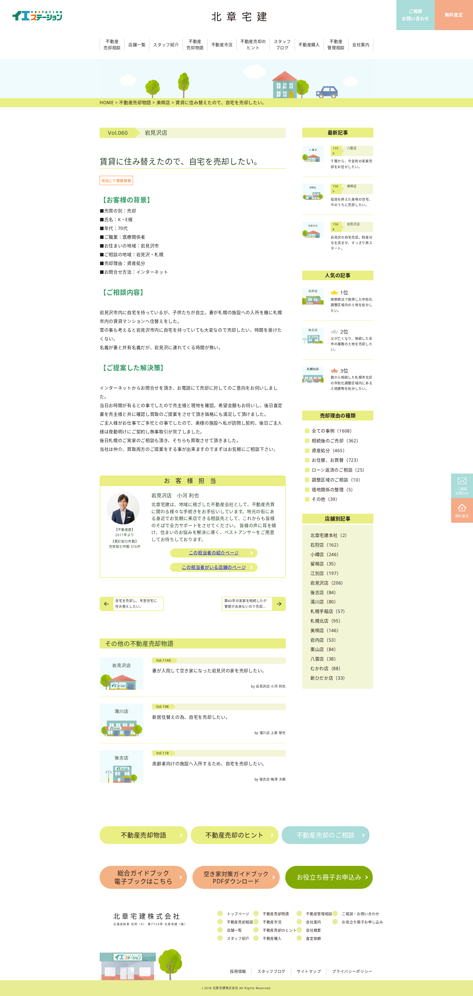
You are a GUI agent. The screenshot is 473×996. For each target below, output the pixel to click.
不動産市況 (222, 44)
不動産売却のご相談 (325, 835)
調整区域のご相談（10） (337, 480)
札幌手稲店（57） (329, 611)
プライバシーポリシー (352, 971)
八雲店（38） (324, 659)
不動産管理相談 (319, 913)
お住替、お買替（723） (336, 460)
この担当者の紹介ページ (214, 553)
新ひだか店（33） (329, 678)
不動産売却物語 (143, 835)
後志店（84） (324, 592)
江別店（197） (325, 573)
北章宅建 (241, 17)
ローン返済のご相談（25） (339, 470)
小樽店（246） (325, 554)
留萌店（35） (324, 564)
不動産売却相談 (240, 921)
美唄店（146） (325, 630)
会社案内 (313, 921)
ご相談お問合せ (462, 491)
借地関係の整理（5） (334, 490)
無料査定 (462, 516)
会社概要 (313, 930)
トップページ (238, 913)
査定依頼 (313, 938)
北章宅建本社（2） (330, 535)
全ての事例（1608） (333, 431)
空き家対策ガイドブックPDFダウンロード (236, 877)
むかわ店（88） (326, 668)
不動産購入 (272, 938)
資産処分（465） (329, 451)
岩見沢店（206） (328, 583)
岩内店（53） (324, 640)
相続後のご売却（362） (336, 441)
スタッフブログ (271, 971)
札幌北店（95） (326, 621)
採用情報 (238, 971)
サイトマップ (309, 971)
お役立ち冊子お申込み (329, 877)
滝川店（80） (324, 602)
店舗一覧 (234, 930)
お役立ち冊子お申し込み (362, 921)
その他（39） (326, 499)
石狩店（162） (325, 545)
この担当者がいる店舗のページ (214, 567)
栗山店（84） (324, 649)
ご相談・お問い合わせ (360, 913)
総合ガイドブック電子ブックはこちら (143, 877)
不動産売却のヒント (234, 835)
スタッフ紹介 (238, 938)
